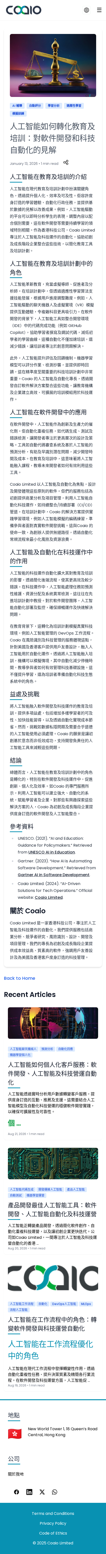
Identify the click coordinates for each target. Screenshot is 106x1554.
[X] (42, 1492)
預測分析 (47, 1049)
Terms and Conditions (53, 1513)
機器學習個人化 (20, 1055)
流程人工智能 (19, 1310)
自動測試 (16, 1195)
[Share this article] (65, 162)
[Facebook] (16, 1492)
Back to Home (19, 978)
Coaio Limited (49, 897)
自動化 (42, 1304)
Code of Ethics (53, 1533)
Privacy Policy (53, 1523)
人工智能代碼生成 (22, 1189)
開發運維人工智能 (50, 1189)
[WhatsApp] (55, 1492)
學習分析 (54, 106)
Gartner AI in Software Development (53, 875)
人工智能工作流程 (22, 1304)
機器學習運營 (35, 1195)
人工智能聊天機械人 (23, 1049)
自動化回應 (65, 1049)
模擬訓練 (18, 113)
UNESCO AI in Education (51, 852)
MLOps (86, 1304)
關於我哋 (16, 1474)
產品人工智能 (76, 1189)
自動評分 (35, 106)
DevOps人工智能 (64, 1304)
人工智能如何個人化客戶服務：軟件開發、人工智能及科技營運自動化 (52, 1074)
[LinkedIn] (29, 1492)
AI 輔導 (17, 106)
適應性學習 (74, 106)
